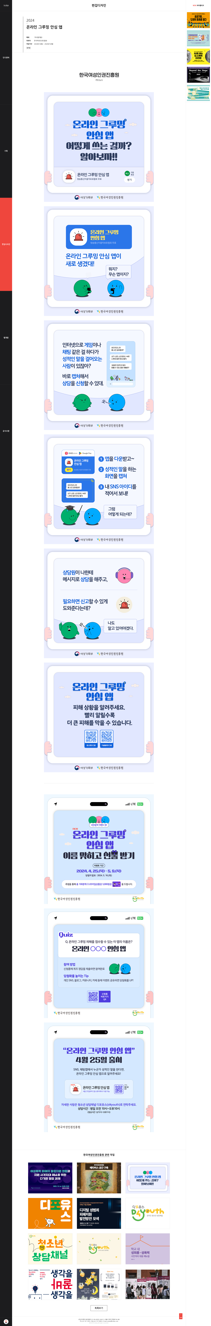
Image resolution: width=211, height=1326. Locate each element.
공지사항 (6, 431)
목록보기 (99, 1308)
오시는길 (6, 1321)
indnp (6, 5)
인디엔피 (6, 57)
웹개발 (6, 338)
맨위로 (180, 1316)
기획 (6, 151)
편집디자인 (6, 244)
